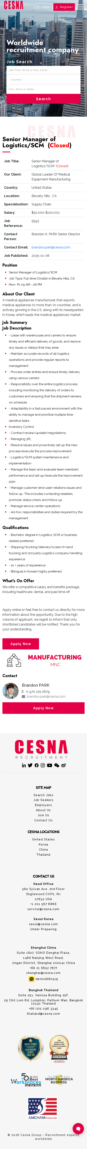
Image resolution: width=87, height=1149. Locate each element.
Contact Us (43, 11)
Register (66, 7)
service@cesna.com (43, 909)
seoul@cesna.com (43, 924)
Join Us (43, 815)
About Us (43, 810)
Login (46, 7)
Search (43, 99)
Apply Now (21, 644)
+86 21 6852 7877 (43, 968)
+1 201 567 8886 (43, 904)
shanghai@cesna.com (43, 972)
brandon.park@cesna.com (51, 247)
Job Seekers (43, 800)
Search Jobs (43, 795)
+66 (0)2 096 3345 (43, 1008)
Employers (43, 805)
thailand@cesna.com (43, 1013)
